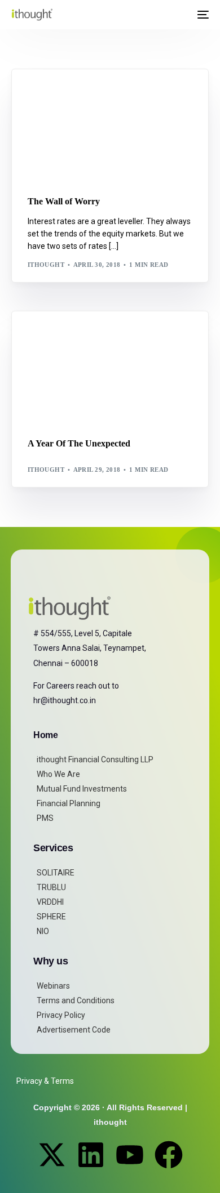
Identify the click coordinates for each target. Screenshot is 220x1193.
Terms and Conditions (76, 1000)
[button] (181, 15)
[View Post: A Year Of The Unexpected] (110, 367)
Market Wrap (82, 93)
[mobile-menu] (202, 14)
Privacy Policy (61, 1015)
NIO (43, 931)
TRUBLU (51, 887)
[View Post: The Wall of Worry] (110, 125)
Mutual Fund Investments (82, 788)
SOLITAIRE (55, 872)
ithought (46, 264)
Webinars (53, 985)
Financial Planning (68, 803)
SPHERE (51, 916)
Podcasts (75, 335)
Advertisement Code (74, 1029)
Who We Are (58, 774)
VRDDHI (50, 901)
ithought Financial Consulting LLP (95, 759)
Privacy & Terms (45, 1080)
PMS (45, 818)
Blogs (42, 93)
